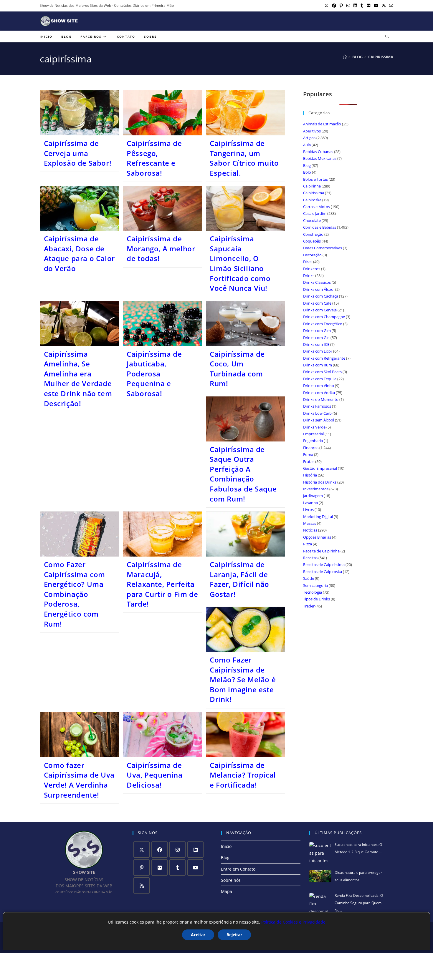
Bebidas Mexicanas (319, 158)
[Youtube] (195, 867)
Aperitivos (312, 131)
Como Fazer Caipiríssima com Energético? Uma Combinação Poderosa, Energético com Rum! (74, 594)
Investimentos (315, 489)
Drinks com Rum (317, 365)
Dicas (307, 261)
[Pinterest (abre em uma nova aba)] (341, 6)
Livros (308, 509)
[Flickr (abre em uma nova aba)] (368, 6)
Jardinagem (313, 495)
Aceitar (198, 934)
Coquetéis (312, 241)
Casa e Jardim (314, 213)
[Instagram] (177, 849)
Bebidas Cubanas (318, 151)
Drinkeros (311, 268)
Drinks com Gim (317, 330)
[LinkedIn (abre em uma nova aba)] (355, 6)
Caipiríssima (313, 192)
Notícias (310, 530)
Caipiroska (312, 199)
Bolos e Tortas (315, 179)
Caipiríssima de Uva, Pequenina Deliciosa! (154, 775)
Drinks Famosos (317, 406)
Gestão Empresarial (320, 468)
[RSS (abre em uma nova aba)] (383, 6)
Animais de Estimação (322, 124)
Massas (309, 523)
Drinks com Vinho (318, 385)
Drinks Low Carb (317, 413)
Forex (308, 454)
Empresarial (313, 433)
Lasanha (310, 502)
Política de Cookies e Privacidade (293, 922)
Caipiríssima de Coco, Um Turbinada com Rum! (237, 368)
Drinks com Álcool (318, 289)
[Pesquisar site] (387, 37)
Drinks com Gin (316, 337)
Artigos (309, 137)
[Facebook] (159, 849)
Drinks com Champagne (324, 316)
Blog (307, 165)
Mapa (226, 891)
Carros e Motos (316, 206)
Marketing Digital (318, 516)
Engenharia (313, 440)
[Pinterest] (141, 867)
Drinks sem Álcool (318, 420)
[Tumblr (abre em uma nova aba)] (362, 6)
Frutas (308, 461)
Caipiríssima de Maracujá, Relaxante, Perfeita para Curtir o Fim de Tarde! (162, 584)
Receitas (310, 557)
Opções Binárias (317, 537)
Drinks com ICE (316, 344)
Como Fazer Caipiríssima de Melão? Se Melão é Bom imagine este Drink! (243, 679)
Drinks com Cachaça (320, 296)
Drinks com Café (317, 303)
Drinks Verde (314, 427)
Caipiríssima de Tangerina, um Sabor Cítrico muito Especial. (244, 158)
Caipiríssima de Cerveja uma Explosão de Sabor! (78, 153)
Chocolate (312, 220)
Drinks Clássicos (317, 282)
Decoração (312, 255)
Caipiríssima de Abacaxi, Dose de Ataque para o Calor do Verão (79, 253)
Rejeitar (234, 934)
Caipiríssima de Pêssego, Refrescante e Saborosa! (154, 158)
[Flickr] (159, 867)
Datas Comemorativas (322, 247)
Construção (313, 234)
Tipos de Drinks (316, 599)
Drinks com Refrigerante (324, 358)
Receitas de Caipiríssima (324, 564)
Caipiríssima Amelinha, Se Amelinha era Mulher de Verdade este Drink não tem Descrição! (78, 378)
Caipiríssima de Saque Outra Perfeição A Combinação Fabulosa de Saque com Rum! (243, 474)
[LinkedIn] (195, 849)
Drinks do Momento (320, 399)
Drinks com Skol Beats (322, 371)
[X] (141, 849)
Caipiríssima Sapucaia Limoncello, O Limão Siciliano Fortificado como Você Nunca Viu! (240, 263)
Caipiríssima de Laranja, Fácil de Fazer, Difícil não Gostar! (239, 579)
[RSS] (141, 885)
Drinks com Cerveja (320, 310)
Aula (307, 144)
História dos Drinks (319, 482)
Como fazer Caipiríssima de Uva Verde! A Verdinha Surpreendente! (79, 780)
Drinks (308, 275)
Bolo (307, 172)
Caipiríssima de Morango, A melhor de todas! (161, 248)
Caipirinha (312, 186)
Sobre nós (231, 880)
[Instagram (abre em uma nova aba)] (348, 6)
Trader (309, 606)
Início (226, 846)
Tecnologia (312, 592)
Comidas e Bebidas (319, 227)
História (310, 475)
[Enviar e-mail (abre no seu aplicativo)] (390, 6)
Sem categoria (315, 585)
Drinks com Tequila (319, 378)
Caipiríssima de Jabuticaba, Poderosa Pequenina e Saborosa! (154, 373)
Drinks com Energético (322, 323)
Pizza (307, 544)
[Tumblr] (177, 867)
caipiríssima (380, 56)
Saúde (308, 578)
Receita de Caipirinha (321, 551)
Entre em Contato (238, 869)
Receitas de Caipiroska (322, 571)
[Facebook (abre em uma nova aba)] (334, 6)
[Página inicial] (345, 56)
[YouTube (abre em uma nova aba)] (376, 6)
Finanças (310, 447)
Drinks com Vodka (319, 392)
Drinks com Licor (317, 351)
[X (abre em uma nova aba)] (326, 6)
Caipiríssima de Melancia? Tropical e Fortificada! (243, 775)
